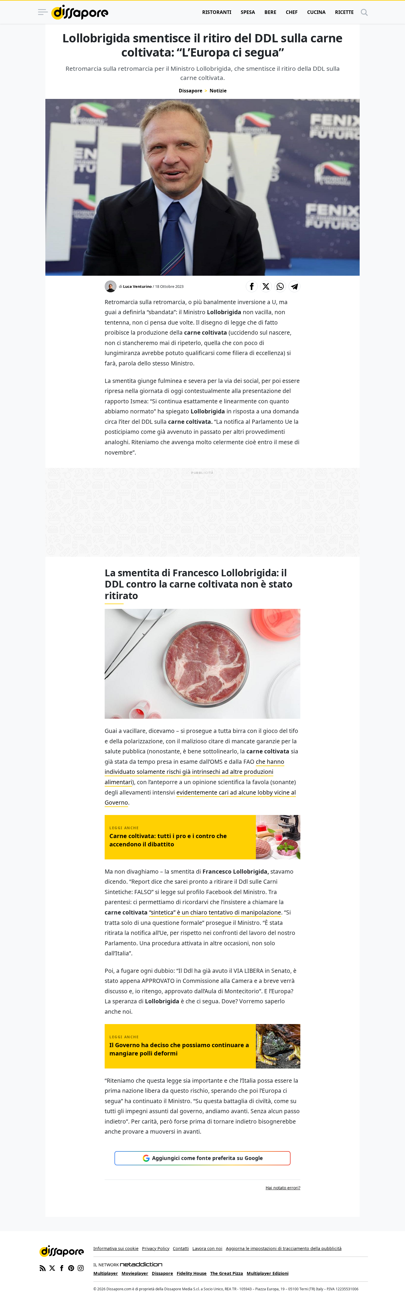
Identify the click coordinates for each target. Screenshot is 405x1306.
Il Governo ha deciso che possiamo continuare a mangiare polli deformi (179, 1049)
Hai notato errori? (283, 1188)
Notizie (218, 90)
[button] (252, 286)
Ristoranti (216, 12)
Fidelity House (192, 1273)
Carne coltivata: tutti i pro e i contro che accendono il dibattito (168, 840)
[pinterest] (71, 1267)
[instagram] (81, 1267)
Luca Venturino (137, 286)
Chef (292, 12)
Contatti (181, 1248)
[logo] (79, 12)
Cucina (316, 12)
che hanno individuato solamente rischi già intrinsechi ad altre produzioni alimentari (194, 772)
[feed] (43, 1267)
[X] (52, 1267)
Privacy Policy (155, 1248)
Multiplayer (105, 1273)
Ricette (344, 12)
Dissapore (190, 90)
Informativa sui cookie (115, 1248)
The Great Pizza (226, 1273)
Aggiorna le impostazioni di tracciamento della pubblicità (284, 1248)
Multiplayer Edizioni (267, 1273)
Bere (270, 12)
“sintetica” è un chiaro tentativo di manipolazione (215, 912)
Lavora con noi (207, 1248)
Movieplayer (135, 1273)
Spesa (248, 12)
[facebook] (62, 1267)
